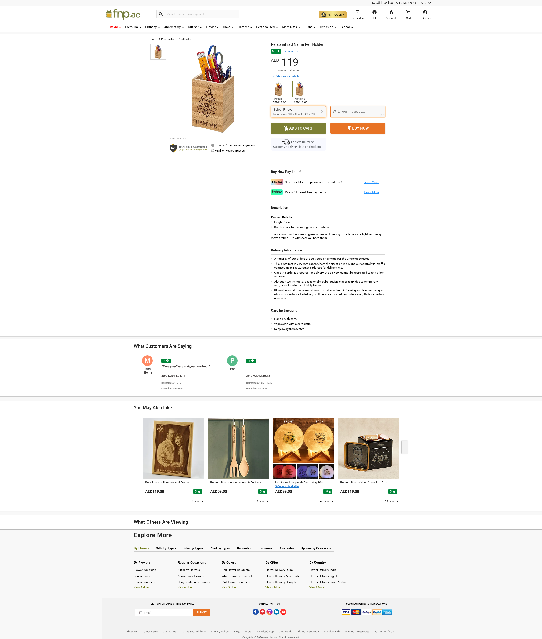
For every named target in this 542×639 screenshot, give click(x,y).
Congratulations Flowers (194, 582)
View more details (285, 76)
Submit (202, 612)
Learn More (371, 182)
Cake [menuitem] (226, 27)
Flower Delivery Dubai (279, 569)
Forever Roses (143, 576)
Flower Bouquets (145, 569)
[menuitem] (116, 27)
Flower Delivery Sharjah (280, 582)
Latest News (150, 631)
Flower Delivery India (322, 569)
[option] (183, 373)
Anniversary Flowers (191, 576)
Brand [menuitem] (308, 27)
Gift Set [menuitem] (193, 27)
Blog (248, 631)
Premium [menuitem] (131, 27)
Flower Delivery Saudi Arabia (327, 582)
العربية (376, 2)
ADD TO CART (298, 128)
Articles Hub (332, 631)
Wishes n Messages (357, 631)
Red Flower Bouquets (236, 569)
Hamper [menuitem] (243, 27)
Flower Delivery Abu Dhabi (282, 576)
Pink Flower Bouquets (236, 582)
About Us (131, 631)
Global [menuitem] (345, 27)
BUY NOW (358, 128)
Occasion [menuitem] (326, 27)
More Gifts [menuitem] (289, 27)
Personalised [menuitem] (265, 27)
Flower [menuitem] (211, 27)
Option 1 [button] (279, 98)
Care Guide (285, 631)
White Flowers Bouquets (237, 576)
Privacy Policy (220, 631)
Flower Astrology (308, 631)
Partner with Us (384, 631)
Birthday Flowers (189, 569)
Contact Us (169, 631)
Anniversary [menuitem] (172, 27)
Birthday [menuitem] (151, 27)
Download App (265, 631)
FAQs (237, 631)
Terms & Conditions (193, 631)
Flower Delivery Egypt (323, 576)
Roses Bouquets (144, 582)
